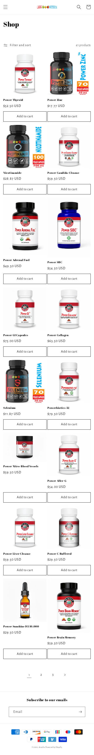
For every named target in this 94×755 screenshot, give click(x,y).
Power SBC (54, 262)
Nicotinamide (12, 172)
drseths (42, 747)
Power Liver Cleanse (16, 553)
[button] (5, 7)
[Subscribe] (80, 712)
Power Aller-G (57, 480)
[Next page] (65, 675)
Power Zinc (55, 99)
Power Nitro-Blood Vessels (20, 466)
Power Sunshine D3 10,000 (21, 626)
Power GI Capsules (15, 335)
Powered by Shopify (53, 747)
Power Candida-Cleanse (63, 172)
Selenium (9, 407)
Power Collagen (57, 335)
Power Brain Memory (61, 637)
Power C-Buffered (59, 553)
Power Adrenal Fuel (16, 260)
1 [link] (29, 675)
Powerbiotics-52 (58, 407)
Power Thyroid (13, 99)
